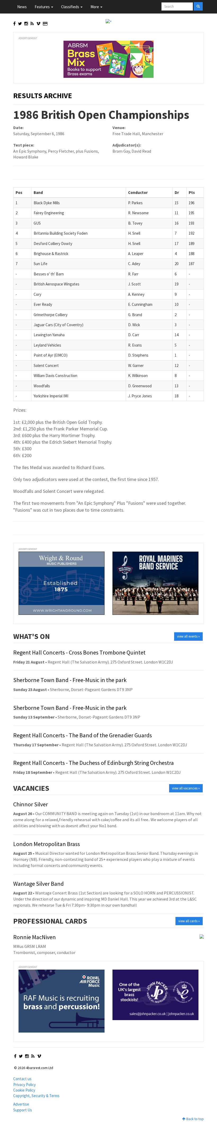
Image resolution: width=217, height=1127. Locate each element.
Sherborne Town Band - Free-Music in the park (69, 680)
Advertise (21, 1104)
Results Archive (42, 95)
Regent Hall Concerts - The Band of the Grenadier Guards (82, 735)
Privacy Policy (24, 1084)
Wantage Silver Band (38, 883)
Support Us (22, 1109)
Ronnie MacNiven (34, 937)
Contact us (22, 1078)
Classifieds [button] (70, 6)
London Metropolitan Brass (46, 844)
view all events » (188, 636)
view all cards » (189, 921)
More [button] (95, 6)
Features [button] (43, 6)
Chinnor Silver (30, 804)
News (22, 6)
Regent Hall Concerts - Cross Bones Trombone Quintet (79, 652)
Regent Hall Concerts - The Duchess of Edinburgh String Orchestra (93, 762)
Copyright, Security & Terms (36, 1095)
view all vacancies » (186, 788)
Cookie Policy (24, 1090)
